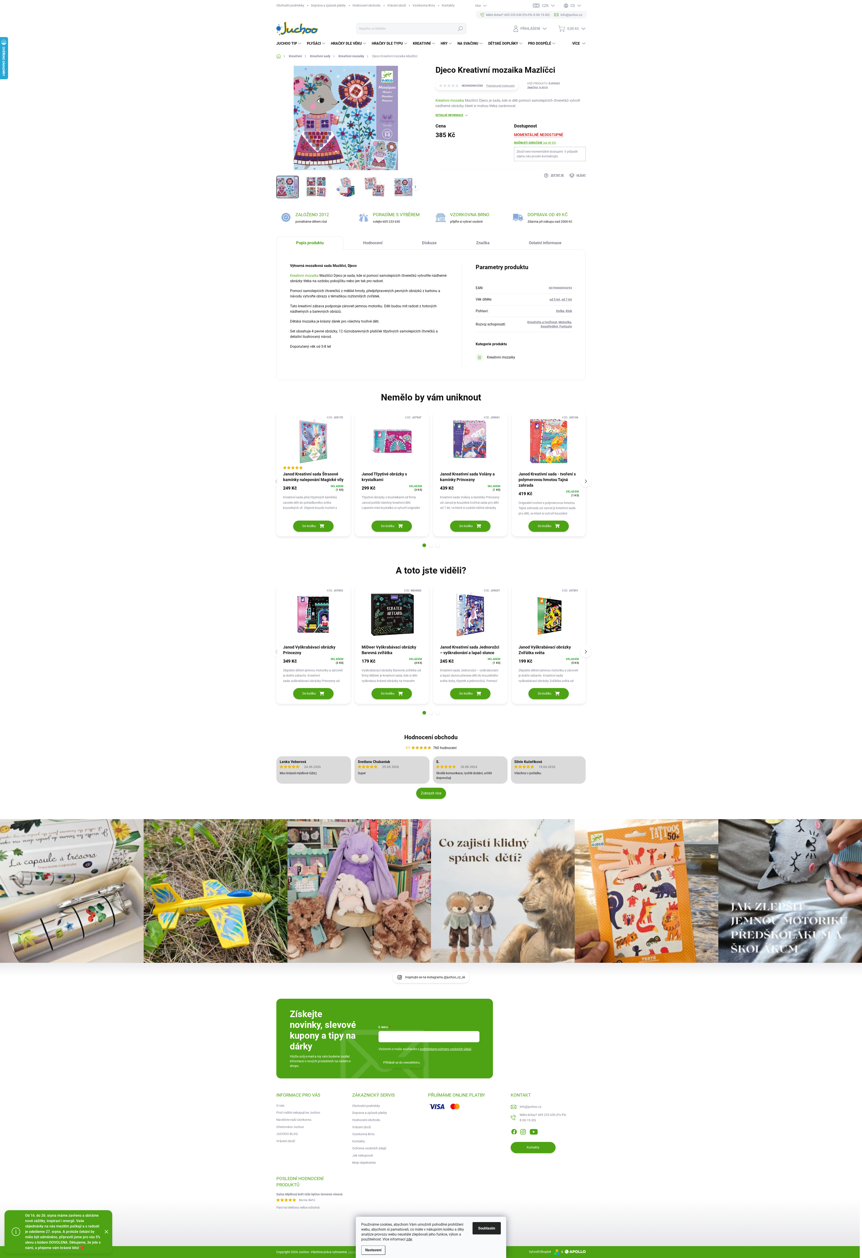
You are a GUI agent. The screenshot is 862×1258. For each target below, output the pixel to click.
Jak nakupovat (362, 1155)
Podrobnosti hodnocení (500, 85)
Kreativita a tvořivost (542, 322)
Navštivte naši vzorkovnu (293, 1120)
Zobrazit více (431, 793)
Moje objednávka (364, 1162)
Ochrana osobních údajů (369, 1148)
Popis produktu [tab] (310, 242)
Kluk (569, 311)
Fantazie (565, 326)
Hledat (460, 28)
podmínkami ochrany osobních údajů (445, 1049)
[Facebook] (514, 1131)
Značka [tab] (483, 242)
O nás (280, 1105)
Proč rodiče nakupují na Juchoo (298, 1112)
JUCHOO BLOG (287, 1134)
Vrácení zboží (396, 5)
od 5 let (555, 299)
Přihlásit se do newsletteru (401, 1062)
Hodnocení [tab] (373, 242)
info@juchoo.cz (530, 1106)
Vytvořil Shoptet (540, 1252)
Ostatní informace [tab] (545, 242)
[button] (424, 545)
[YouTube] (534, 1131)
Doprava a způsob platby (328, 5)
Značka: (537, 87)
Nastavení (373, 1250)
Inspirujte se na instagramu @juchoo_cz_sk (435, 977)
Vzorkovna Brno (424, 5)
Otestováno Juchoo (290, 1127)
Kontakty (448, 5)
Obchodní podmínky (290, 5)
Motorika (565, 322)
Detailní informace (449, 115)
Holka (560, 311)
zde (409, 1239)
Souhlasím (486, 1228)
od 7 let (566, 299)
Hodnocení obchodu (366, 5)
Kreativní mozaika (449, 100)
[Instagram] (523, 1131)
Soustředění (549, 326)
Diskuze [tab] (429, 242)
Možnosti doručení (535, 142)
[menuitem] (289, 43)
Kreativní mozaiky (501, 357)
